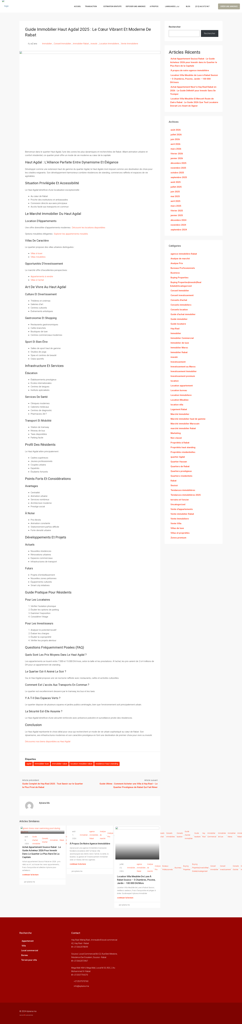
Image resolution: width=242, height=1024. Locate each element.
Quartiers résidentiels (181, 476)
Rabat (62, 840)
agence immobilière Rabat (93, 835)
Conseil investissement (225, 868)
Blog (188, 6)
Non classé (176, 438)
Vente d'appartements (182, 509)
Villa (23, 946)
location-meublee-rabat (81, 763)
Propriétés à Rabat (180, 442)
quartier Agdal (178, 457)
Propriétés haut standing (183, 447)
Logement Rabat (179, 409)
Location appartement (182, 385)
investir (94, 43)
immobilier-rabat (59, 763)
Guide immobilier (179, 319)
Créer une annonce (229, 6)
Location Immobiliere (109, 43)
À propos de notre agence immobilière (90, 843)
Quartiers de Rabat (180, 466)
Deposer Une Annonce (136, 6)
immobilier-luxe (42, 763)
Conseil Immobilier (62, 43)
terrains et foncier (180, 499)
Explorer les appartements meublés (71, 234)
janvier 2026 (177, 158)
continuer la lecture (30, 875)
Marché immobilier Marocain (185, 423)
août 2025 (176, 182)
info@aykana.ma (81, 986)
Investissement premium (183, 376)
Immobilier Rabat (81, 43)
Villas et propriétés (180, 533)
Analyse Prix (110, 835)
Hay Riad (175, 328)
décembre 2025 (178, 163)
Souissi (174, 485)
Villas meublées (38, 257)
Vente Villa (176, 523)
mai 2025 (175, 196)
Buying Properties (179, 277)
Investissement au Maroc (183, 366)
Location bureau (179, 390)
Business (175, 273)
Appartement (27, 941)
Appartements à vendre (42, 276)
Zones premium (178, 537)
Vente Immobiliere (129, 43)
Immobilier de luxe (180, 343)
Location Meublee (180, 400)
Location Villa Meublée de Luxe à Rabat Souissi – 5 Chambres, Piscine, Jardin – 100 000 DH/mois (136, 880)
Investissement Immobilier (184, 371)
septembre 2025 (179, 177)
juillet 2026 (176, 134)
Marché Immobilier (180, 414)
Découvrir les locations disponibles (88, 227)
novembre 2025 (178, 168)
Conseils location (179, 309)
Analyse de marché (103, 835)
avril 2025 (175, 201)
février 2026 (177, 153)
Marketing (176, 433)
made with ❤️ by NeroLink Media (26, 1015)
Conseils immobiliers (181, 305)
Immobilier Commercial (182, 338)
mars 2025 (176, 206)
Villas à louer (36, 253)
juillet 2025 (176, 187)
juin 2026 (175, 139)
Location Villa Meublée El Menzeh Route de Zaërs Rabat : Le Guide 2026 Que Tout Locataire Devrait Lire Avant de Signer (194, 102)
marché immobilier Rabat (183, 428)
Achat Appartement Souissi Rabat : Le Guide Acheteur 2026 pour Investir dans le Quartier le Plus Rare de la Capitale (193, 62)
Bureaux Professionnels (183, 268)
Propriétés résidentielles (183, 452)
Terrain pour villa (29, 960)
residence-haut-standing (107, 763)
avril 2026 (175, 144)
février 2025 (177, 210)
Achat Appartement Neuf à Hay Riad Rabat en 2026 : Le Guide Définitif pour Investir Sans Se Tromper (193, 90)
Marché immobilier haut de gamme (188, 419)
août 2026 (176, 130)
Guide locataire (178, 324)
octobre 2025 (177, 172)
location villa (177, 404)
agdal (28, 763)
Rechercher (175, 27)
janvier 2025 (177, 215)
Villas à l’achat (37, 280)
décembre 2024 (178, 220)
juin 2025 (175, 191)
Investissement (178, 362)
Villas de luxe (177, 528)
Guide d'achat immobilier (36, 840)
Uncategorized (178, 504)
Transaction (91, 6)
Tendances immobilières (183, 490)
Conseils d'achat (45, 840)
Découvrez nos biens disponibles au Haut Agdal (47, 741)
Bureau (24, 955)
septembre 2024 (179, 229)
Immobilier (47, 43)
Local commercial (29, 950)
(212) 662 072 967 (202, 6)
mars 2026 (176, 149)
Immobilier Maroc (232, 835)
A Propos (154, 6)
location (175, 381)
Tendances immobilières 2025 (186, 495)
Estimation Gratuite (112, 6)
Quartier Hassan (179, 461)
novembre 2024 (178, 225)
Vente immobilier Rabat (182, 514)
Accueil (77, 6)
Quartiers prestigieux (181, 471)
